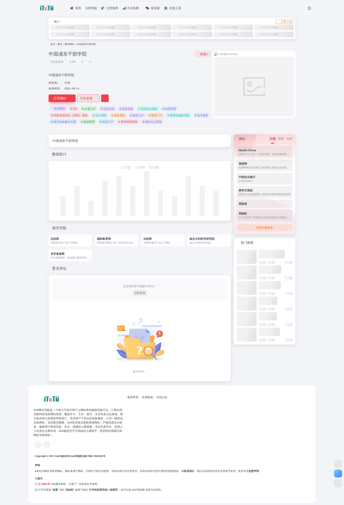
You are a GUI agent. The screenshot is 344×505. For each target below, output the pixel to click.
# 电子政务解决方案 (63, 122)
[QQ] (38, 444)
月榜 (289, 138)
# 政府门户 (137, 115)
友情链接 (147, 397)
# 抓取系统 (118, 115)
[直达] (90, 240)
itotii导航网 (77, 456)
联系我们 (189, 471)
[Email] (46, 444)
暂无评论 (59, 268)
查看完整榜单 (264, 227)
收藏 (204, 54)
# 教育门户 (155, 115)
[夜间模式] (338, 483)
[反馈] (105, 98)
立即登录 (139, 293)
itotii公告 (162, 397)
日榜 (272, 138)
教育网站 (69, 44)
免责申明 (132, 397)
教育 (60, 44)
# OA (73, 109)
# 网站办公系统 (152, 122)
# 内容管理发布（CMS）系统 (69, 115)
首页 (52, 44)
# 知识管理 (88, 122)
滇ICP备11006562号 (94, 456)
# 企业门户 (89, 109)
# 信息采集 (126, 109)
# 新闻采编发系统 (179, 115)
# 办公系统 (99, 115)
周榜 (281, 138)
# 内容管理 (169, 109)
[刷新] (292, 242)
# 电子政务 (201, 115)
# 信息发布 (107, 109)
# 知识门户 (106, 122)
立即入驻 (286, 21)
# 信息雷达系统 (147, 109)
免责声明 (254, 471)
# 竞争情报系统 (128, 122)
